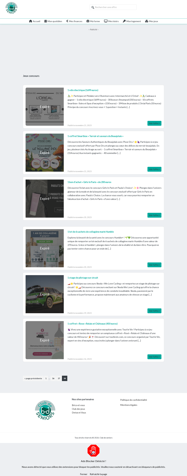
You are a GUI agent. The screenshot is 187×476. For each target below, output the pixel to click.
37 (60, 378)
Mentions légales (128, 405)
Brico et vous (78, 405)
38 (65, 378)
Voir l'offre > (154, 123)
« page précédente (33, 379)
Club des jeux (78, 408)
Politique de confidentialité (133, 399)
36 (54, 378)
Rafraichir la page (98, 474)
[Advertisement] (93, 52)
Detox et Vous (79, 412)
